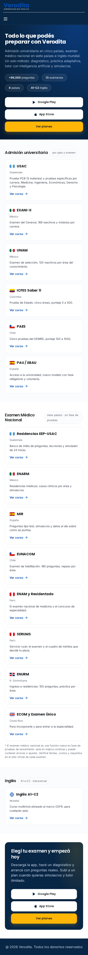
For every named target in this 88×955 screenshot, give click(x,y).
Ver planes (44, 126)
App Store (46, 114)
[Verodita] (16, 6)
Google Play (47, 102)
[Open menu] (6, 19)
